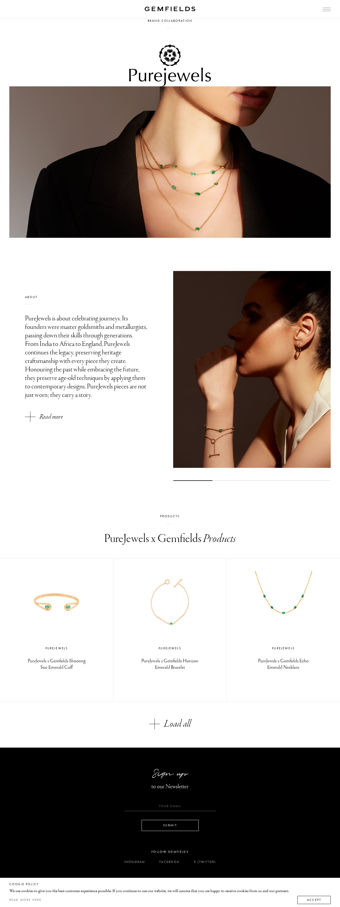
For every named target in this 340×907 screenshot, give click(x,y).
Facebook (169, 862)
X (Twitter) (205, 862)
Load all (177, 724)
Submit (170, 825)
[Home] (170, 9)
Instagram (134, 862)
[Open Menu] (326, 9)
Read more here (25, 900)
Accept (314, 900)
